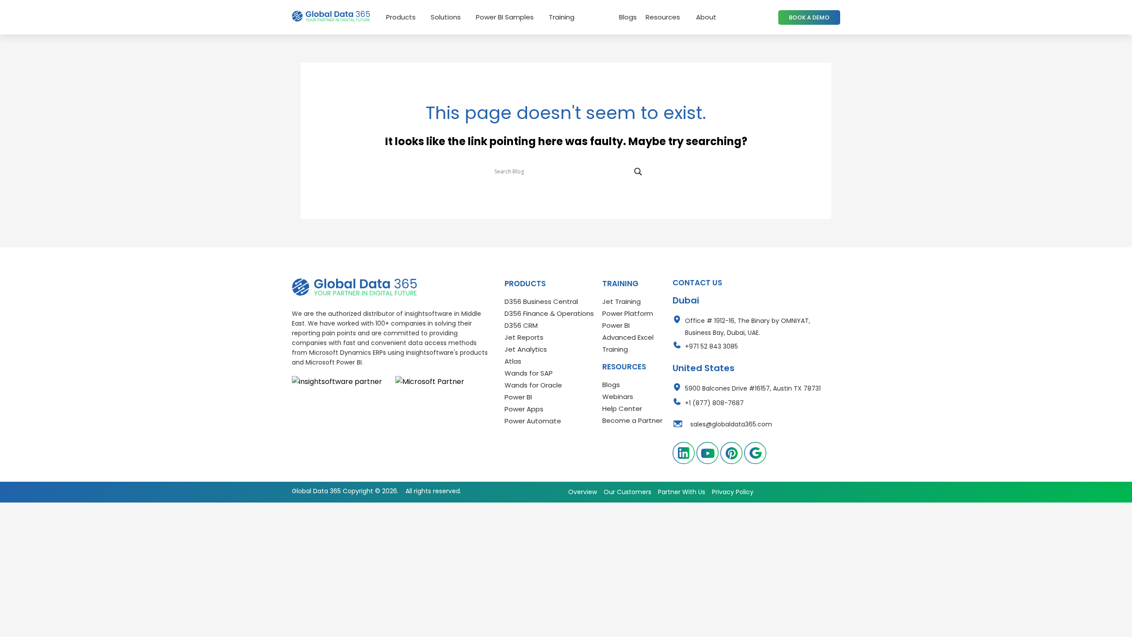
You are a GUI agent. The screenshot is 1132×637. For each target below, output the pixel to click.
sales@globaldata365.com (731, 424)
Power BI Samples (505, 17)
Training (561, 17)
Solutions (446, 17)
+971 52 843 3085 (711, 346)
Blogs (628, 17)
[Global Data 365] (354, 287)
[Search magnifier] (638, 171)
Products (401, 17)
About (706, 17)
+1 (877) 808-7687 (714, 403)
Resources (663, 17)
